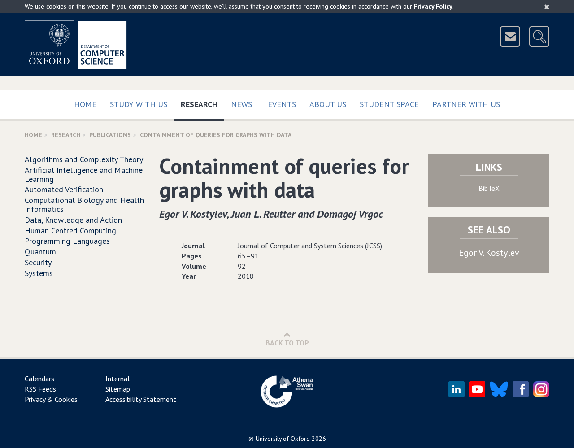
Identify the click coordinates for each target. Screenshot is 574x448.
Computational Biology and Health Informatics (84, 204)
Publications (110, 135)
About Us (327, 104)
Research (202, 104)
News (241, 104)
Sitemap (117, 388)
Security (38, 262)
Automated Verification (64, 189)
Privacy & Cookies (51, 399)
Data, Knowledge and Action (73, 220)
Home (85, 104)
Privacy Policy (433, 6)
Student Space (389, 104)
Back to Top (287, 342)
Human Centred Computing (70, 230)
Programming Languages (67, 241)
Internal (117, 378)
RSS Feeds (40, 388)
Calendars (39, 378)
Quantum (40, 251)
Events (282, 104)
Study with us (138, 104)
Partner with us (466, 104)
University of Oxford (283, 439)
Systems (39, 273)
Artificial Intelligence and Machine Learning (84, 174)
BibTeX (489, 188)
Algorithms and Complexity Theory (84, 159)
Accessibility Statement (140, 399)
